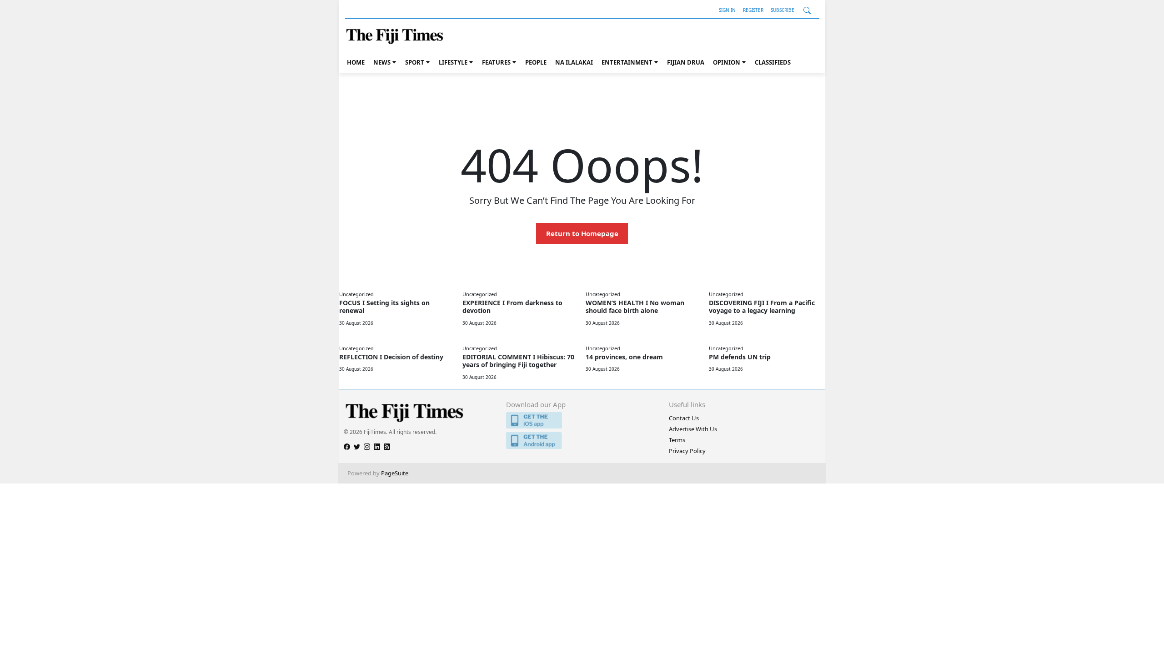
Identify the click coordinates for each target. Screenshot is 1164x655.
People (536, 62)
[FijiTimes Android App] (581, 440)
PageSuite (394, 473)
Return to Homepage (582, 233)
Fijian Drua (685, 62)
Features (496, 62)
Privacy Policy (687, 451)
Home (356, 62)
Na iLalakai (574, 62)
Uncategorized (356, 294)
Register (753, 10)
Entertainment (627, 62)
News (382, 62)
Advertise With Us (693, 429)
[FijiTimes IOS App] (581, 420)
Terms (677, 440)
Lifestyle (453, 62)
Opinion (726, 62)
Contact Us (684, 418)
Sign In (727, 10)
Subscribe (782, 10)
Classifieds (773, 62)
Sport (414, 62)
